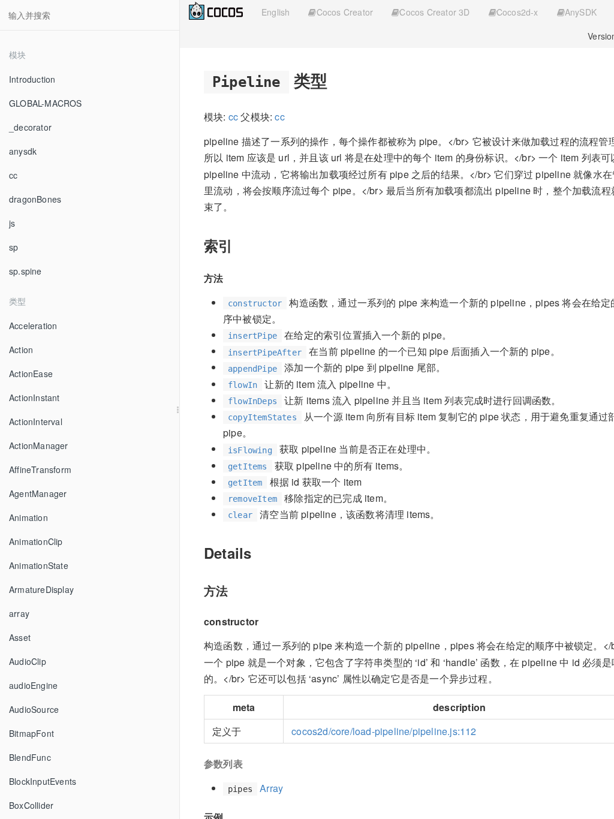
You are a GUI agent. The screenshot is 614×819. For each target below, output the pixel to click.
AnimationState (38, 565)
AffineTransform (40, 469)
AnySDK (581, 12)
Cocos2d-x (517, 12)
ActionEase (31, 374)
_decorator (30, 127)
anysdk (23, 151)
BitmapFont (31, 733)
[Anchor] (336, 79)
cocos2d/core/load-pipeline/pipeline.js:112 (383, 731)
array (19, 613)
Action (21, 350)
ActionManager (38, 445)
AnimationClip (36, 541)
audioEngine (33, 685)
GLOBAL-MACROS (45, 103)
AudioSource (34, 709)
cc (13, 175)
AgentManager (38, 493)
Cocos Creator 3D (434, 12)
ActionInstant (34, 398)
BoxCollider (31, 805)
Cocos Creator (345, 12)
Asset (20, 637)
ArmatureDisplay (41, 589)
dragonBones (35, 199)
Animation (28, 517)
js (12, 223)
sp (13, 247)
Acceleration (33, 326)
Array (271, 788)
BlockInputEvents (42, 781)
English (275, 12)
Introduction (32, 79)
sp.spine (25, 271)
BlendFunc (30, 757)
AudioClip (27, 661)
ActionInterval (35, 421)
